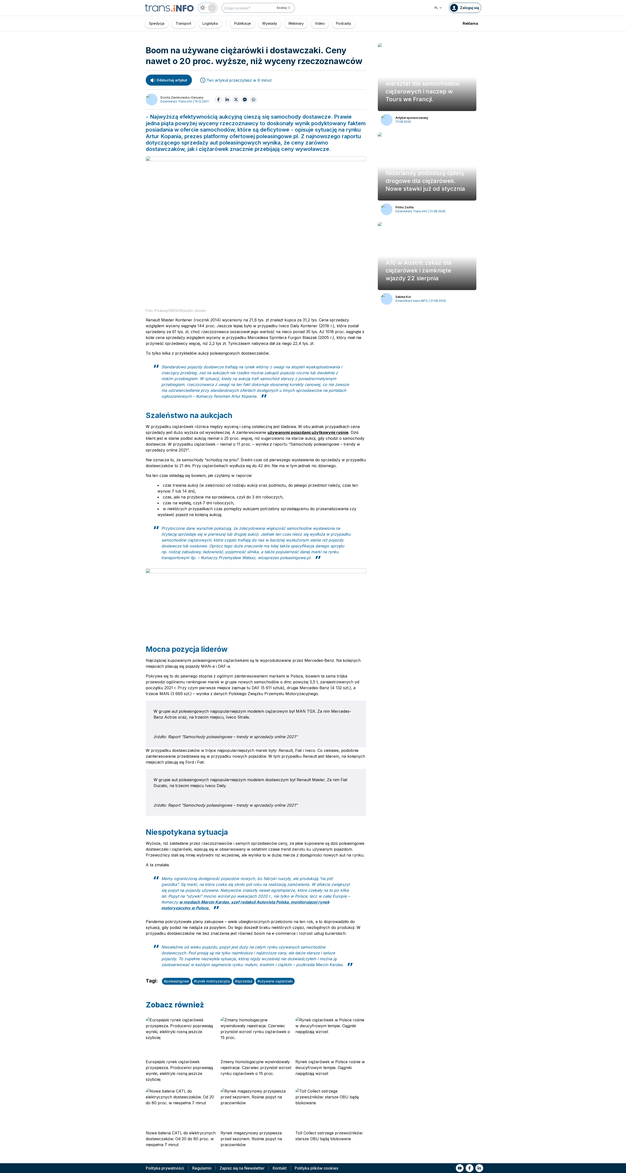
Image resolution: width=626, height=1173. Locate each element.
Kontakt (280, 1168)
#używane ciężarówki (275, 981)
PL (436, 8)
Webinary (296, 23)
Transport (183, 23)
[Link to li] (479, 1168)
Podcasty (343, 23)
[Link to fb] (469, 1168)
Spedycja (156, 23)
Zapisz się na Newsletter (242, 1168)
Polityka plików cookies (316, 1168)
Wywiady (269, 23)
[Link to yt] (460, 1168)
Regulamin (202, 1168)
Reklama (470, 23)
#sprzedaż (244, 981)
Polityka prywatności (165, 1168)
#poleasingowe (176, 981)
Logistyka (210, 23)
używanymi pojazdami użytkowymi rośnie (308, 432)
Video (320, 23)
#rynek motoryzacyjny (212, 981)
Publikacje (242, 23)
